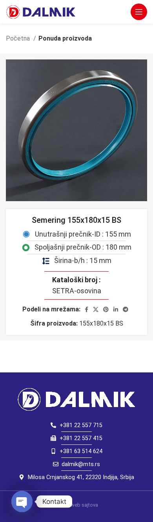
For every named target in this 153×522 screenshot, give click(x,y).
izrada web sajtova (76, 505)
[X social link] (96, 309)
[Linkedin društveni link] (115, 309)
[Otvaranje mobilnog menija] (139, 12)
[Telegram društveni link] (125, 309)
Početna (18, 38)
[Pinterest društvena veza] (106, 309)
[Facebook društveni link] (86, 309)
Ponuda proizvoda (65, 38)
